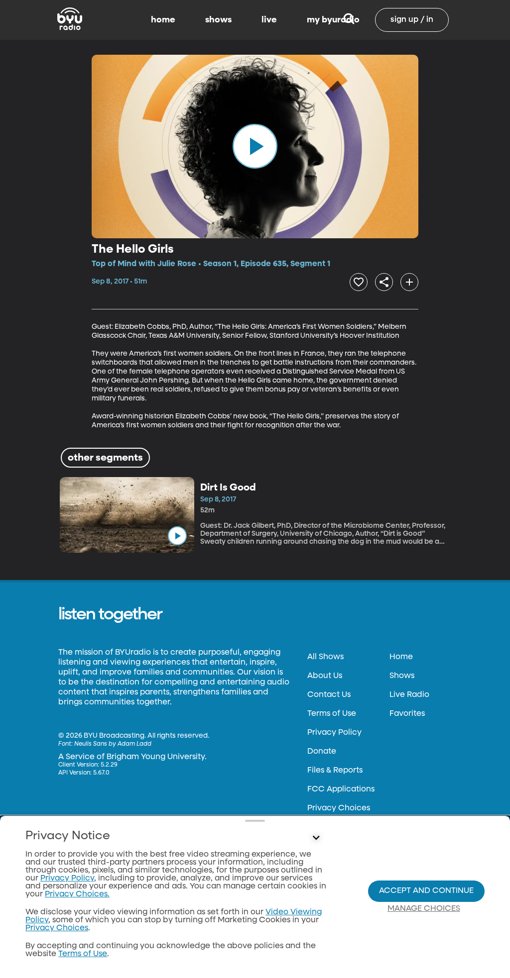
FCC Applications (341, 789)
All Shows (325, 657)
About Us (324, 676)
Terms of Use (331, 714)
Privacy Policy (334, 733)
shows (218, 19)
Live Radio (409, 695)
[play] (255, 146)
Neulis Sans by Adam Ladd (112, 744)
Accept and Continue (426, 891)
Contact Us (329, 695)
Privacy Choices (338, 808)
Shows (401, 676)
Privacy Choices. (77, 894)
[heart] (359, 282)
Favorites (407, 714)
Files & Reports (335, 771)
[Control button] (315, 838)
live (269, 19)
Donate (321, 752)
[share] (384, 282)
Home (401, 657)
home (163, 19)
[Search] (349, 20)
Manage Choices (423, 909)
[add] (409, 282)
